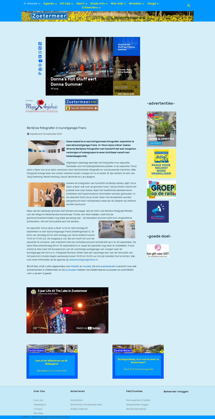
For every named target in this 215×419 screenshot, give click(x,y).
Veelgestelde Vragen (137, 404)
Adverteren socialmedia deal (86, 404)
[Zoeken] (188, 5)
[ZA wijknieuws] (52, 361)
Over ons (38, 400)
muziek (87, 266)
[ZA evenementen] (138, 361)
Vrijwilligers (40, 404)
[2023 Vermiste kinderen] (158, 211)
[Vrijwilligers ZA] (161, 163)
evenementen (108, 266)
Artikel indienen (79, 409)
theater (75, 266)
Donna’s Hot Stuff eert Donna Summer (74, 81)
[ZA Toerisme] (81, 105)
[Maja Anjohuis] (41, 106)
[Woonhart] (161, 129)
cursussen (70, 270)
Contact (38, 409)
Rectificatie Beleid (136, 409)
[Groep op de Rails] (161, 189)
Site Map (38, 413)
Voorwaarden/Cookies (138, 400)
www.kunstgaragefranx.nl (83, 259)
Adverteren (76, 400)
